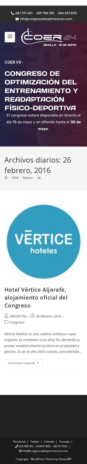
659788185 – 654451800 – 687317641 (43, 446)
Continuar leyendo (25, 362)
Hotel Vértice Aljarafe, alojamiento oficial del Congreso (36, 297)
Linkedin (49, 442)
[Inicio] (5, 178)
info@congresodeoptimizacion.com (45, 451)
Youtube (64, 442)
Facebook (19, 442)
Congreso (17, 322)
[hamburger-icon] (10, 37)
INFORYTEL (18, 316)
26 (39, 178)
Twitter (34, 442)
